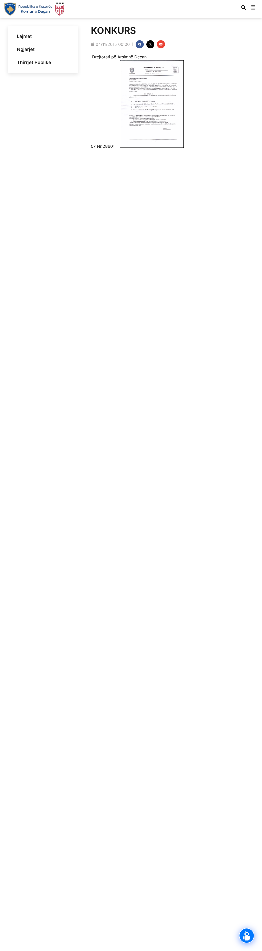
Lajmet (24, 36)
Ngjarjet (26, 49)
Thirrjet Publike (34, 62)
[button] (140, 44)
